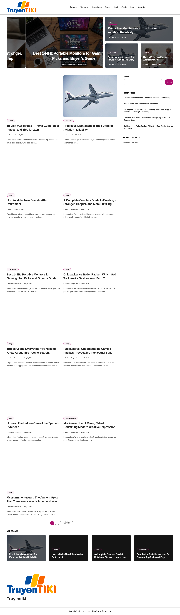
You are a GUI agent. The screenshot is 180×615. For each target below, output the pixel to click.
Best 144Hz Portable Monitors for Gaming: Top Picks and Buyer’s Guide (147, 119)
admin (111, 37)
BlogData (95, 611)
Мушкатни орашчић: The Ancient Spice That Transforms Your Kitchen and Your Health (32, 501)
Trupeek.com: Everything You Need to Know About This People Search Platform (31, 352)
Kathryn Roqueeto (49, 64)
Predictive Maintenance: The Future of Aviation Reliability (147, 98)
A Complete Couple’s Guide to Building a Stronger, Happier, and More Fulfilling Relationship (89, 204)
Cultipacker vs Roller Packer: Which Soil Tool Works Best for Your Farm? (148, 127)
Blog (132, 7)
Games (107, 7)
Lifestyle (124, 7)
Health (116, 7)
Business (73, 7)
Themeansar (106, 611)
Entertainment (97, 7)
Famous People (71, 418)
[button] (99, 42)
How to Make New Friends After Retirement (141, 104)
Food (10, 492)
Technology (85, 7)
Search (126, 77)
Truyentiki (16, 598)
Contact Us (141, 7)
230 (66, 523)
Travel (11, 121)
